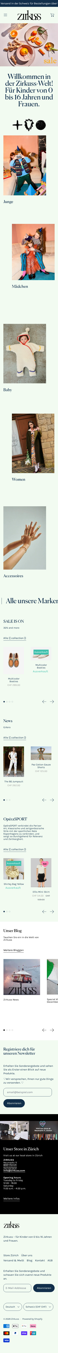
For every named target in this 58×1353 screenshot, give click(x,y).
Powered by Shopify (32, 1319)
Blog (29, 1260)
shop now (29, 54)
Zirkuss (15, 1319)
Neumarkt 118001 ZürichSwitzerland (10, 1165)
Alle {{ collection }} (14, 638)
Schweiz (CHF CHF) (36, 1306)
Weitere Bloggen (13, 950)
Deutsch (10, 1306)
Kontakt (40, 1260)
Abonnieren (14, 1103)
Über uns (26, 1255)
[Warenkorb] (52, 15)
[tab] (4, 701)
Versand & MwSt (13, 1260)
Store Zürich (11, 1255)
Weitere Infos (11, 1198)
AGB (50, 1260)
